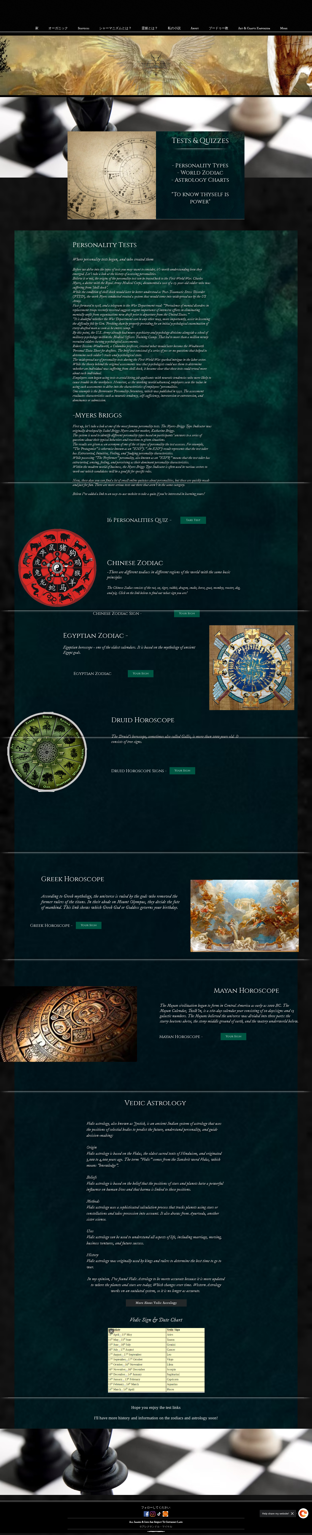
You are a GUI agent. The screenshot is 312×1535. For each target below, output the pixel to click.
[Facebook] (146, 1514)
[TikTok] (159, 1514)
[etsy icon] (165, 1514)
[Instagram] (152, 1514)
